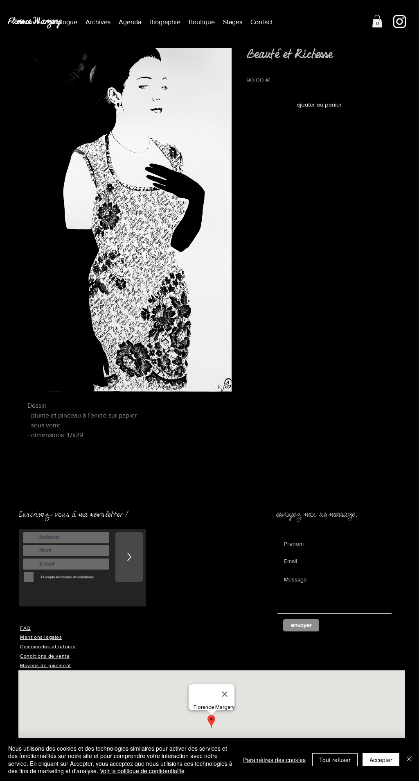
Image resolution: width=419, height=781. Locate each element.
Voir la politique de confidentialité (142, 771)
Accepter (380, 760)
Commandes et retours (48, 646)
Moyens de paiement (45, 665)
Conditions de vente (45, 656)
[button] (98, 22)
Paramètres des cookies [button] (274, 760)
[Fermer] (409, 759)
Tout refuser (335, 760)
